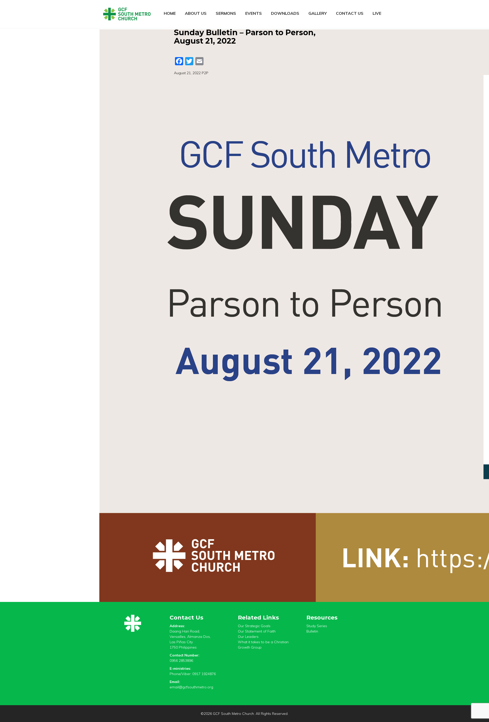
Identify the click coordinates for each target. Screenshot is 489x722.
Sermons (226, 13)
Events (253, 13)
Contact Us (349, 13)
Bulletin (312, 631)
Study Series (316, 626)
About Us (196, 13)
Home (170, 13)
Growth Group (250, 647)
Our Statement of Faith (257, 631)
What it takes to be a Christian (263, 642)
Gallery (317, 13)
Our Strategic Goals (254, 626)
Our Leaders (248, 636)
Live (377, 13)
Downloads (285, 13)
